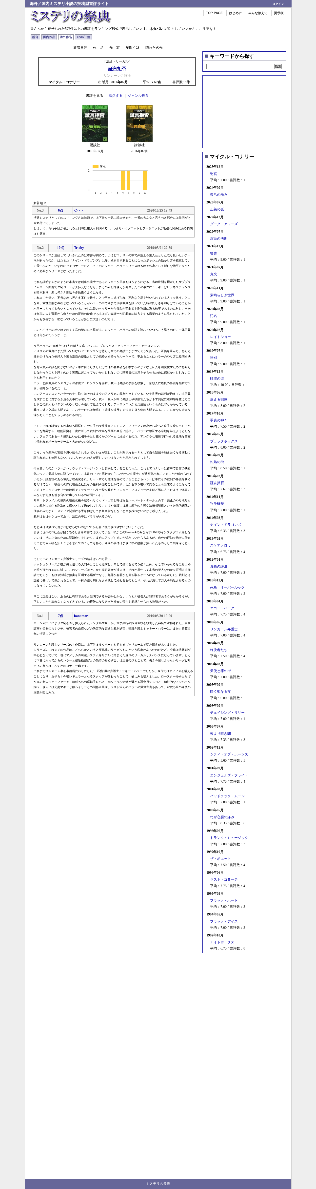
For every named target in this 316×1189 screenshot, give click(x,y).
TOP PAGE (214, 13)
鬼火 (213, 274)
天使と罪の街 (220, 671)
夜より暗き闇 (220, 733)
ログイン (278, 4)
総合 (35, 37)
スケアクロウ (220, 545)
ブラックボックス (224, 441)
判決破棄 (217, 504)
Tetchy (79, 248)
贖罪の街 (217, 378)
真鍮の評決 (218, 566)
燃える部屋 (218, 399)
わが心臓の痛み (222, 817)
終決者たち (218, 650)
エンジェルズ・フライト (229, 775)
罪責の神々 (218, 420)
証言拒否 (217, 483)
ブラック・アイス (224, 921)
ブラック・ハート (224, 900)
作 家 (114, 48)
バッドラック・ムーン (227, 796)
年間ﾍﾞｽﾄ (132, 48)
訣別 (213, 357)
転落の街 (217, 462)
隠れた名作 (154, 48)
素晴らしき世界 (222, 295)
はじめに (235, 13)
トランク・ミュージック (229, 838)
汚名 (213, 316)
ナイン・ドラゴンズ (225, 525)
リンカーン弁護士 (224, 629)
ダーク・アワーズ (224, 224)
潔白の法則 (218, 238)
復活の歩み (218, 195)
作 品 (98, 48)
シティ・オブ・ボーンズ (229, 754)
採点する (115, 96)
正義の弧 (217, 209)
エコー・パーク (222, 608)
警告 (213, 253)
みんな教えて (258, 13)
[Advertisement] (244, 110)
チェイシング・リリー (227, 712)
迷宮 (213, 174)
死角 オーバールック (227, 587)
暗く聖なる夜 (220, 692)
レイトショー (220, 337)
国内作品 (49, 37)
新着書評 (80, 48)
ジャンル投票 (138, 96)
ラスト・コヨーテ (224, 879)
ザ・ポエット (220, 859)
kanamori (81, 616)
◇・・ (79, 210)
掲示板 (279, 13)
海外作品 (66, 37)
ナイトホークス (222, 942)
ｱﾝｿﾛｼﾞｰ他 (83, 37)
